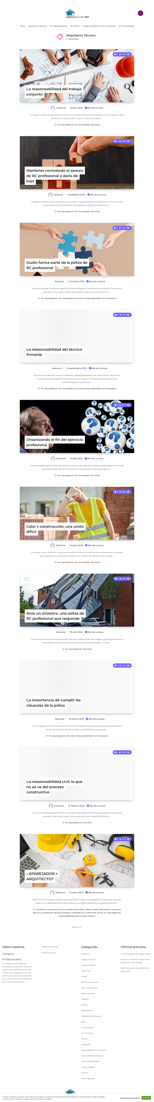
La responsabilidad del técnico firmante (54, 352)
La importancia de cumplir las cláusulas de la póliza (53, 703)
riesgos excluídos (88, 1067)
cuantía (84, 976)
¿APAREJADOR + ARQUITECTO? (42, 876)
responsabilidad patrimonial (72, 916)
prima (100, 913)
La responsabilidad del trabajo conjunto (54, 91)
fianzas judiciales (62, 913)
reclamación (86, 1044)
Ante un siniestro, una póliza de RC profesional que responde (55, 616)
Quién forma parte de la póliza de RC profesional (56, 265)
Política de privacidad (50, 947)
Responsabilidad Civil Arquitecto (99, 26)
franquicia (85, 999)
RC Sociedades (126, 26)
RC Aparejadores (58, 26)
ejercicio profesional (43, 913)
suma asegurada (87, 1078)
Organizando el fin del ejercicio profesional (54, 442)
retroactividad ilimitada (90, 1061)
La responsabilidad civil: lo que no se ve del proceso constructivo (54, 786)
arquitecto (41, 909)
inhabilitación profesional (83, 913)
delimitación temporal (110, 909)
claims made (91, 909)
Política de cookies (49, 953)
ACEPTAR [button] (146, 1098)
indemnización (86, 1010)
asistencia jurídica (75, 909)
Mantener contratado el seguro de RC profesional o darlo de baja (54, 175)
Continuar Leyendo (121, 95)
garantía (84, 1005)
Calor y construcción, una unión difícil (55, 529)
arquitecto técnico (37, 26)
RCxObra (75, 26)
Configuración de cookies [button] (130, 1098)
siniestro (91, 916)
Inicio (22, 26)
